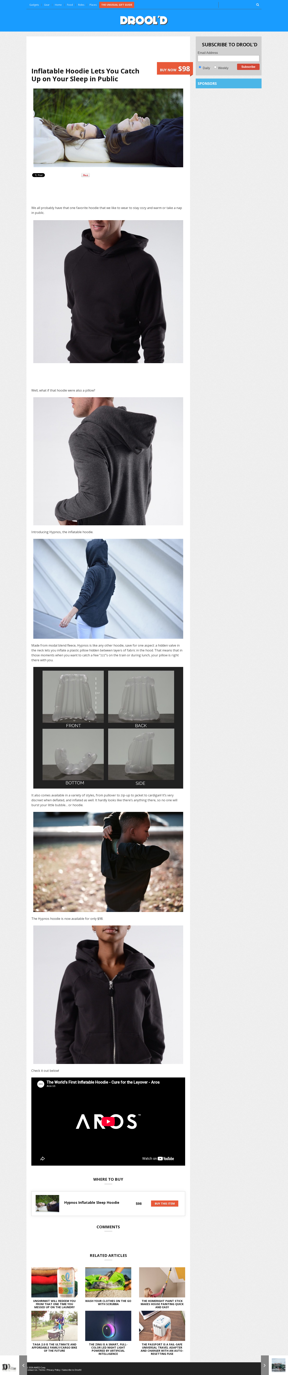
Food (70, 4)
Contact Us (31, 1370)
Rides (81, 4)
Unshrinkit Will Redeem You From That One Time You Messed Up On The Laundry (54, 1304)
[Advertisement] (108, 52)
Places (93, 4)
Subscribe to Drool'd (71, 1370)
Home (58, 4)
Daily (206, 68)
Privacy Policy (53, 1370)
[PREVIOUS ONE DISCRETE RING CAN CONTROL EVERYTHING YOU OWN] (13, 1365)
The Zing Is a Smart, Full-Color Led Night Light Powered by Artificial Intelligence (108, 1349)
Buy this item (165, 1203)
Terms (42, 1370)
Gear (47, 4)
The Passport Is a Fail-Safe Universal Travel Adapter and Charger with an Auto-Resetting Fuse (162, 1349)
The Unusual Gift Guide (116, 4)
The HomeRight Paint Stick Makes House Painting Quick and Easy (162, 1304)
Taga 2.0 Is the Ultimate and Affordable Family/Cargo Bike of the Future (54, 1347)
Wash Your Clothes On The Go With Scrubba (108, 1302)
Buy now (175, 68)
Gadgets (34, 4)
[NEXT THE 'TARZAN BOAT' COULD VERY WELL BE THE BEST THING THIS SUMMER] (274, 1365)
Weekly (223, 68)
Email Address (208, 52)
